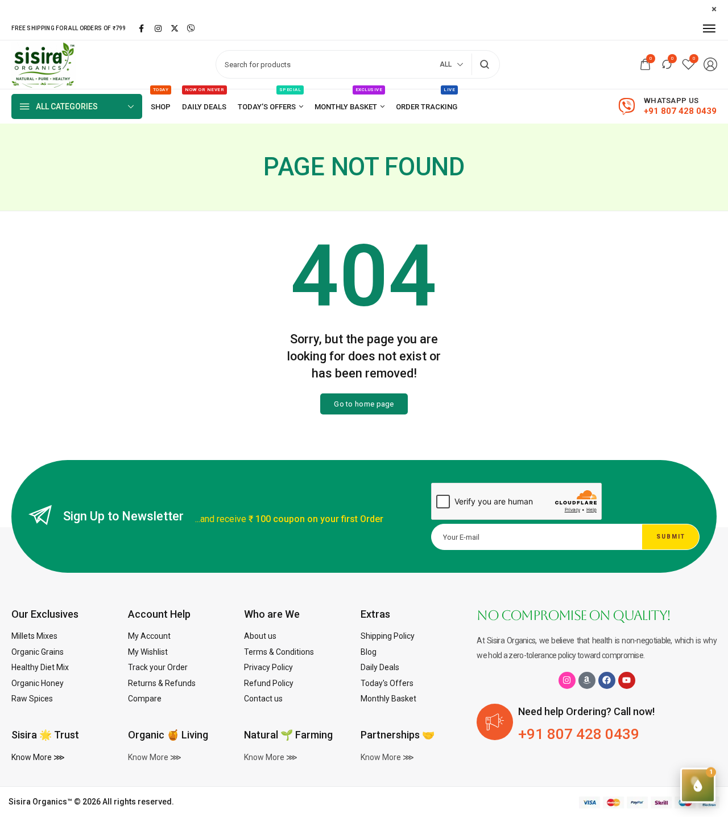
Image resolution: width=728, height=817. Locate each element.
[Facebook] (606, 680)
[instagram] (158, 28)
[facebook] (141, 28)
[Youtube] (626, 680)
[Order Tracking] (426, 106)
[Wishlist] (688, 64)
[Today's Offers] (270, 106)
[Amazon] (586, 680)
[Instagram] (567, 680)
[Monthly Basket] (349, 106)
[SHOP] (161, 106)
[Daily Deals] (204, 106)
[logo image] (43, 63)
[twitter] (174, 28)
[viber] (191, 28)
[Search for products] (485, 64)
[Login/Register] (710, 64)
